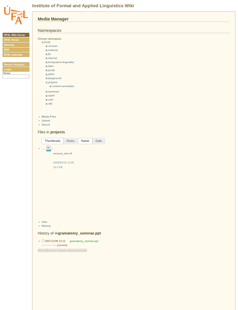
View (44, 221)
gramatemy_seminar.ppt (79, 233)
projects (52, 82)
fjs (49, 53)
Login (7, 69)
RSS (6, 49)
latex (51, 66)
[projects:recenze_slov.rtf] (49, 148)
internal (52, 58)
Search (46, 124)
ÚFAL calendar (13, 54)
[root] (47, 42)
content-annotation (63, 86)
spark (51, 95)
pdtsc (51, 74)
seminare (53, 91)
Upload (46, 120)
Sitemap (9, 44)
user (50, 99)
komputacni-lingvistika (61, 62)
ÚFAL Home (11, 39)
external (53, 50)
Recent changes (14, 64)
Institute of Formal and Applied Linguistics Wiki (83, 5)
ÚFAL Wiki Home (14, 34)
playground (54, 78)
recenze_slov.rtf (62, 153)
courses (52, 45)
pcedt (51, 70)
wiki (50, 103)
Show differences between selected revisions (62, 250)
